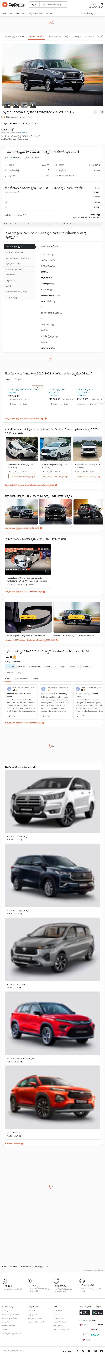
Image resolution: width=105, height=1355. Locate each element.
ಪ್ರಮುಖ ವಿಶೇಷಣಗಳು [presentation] (12, 157)
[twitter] (83, 1351)
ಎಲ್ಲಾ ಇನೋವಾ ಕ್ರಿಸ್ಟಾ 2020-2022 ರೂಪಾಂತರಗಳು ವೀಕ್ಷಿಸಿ (24, 418)
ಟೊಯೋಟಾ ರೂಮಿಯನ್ (16, 984)
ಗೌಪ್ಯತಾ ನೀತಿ (6, 1322)
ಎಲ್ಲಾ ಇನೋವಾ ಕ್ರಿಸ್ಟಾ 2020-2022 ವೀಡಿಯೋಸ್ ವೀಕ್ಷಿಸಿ (23, 592)
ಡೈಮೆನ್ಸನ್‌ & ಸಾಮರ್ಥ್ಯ (13, 263)
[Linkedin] (101, 1351)
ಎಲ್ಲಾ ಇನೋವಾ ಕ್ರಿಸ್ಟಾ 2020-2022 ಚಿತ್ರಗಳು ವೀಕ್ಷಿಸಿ (22, 528)
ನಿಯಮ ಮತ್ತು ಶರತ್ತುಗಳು (9, 1318)
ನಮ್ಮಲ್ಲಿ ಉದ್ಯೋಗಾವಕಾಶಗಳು (10, 1314)
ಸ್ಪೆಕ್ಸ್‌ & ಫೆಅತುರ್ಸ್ (55, 36)
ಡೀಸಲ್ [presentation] (7, 379)
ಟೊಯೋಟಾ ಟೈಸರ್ (14, 1132)
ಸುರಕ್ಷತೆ (8, 286)
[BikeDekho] (83, 1325)
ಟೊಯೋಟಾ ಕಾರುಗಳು (12, 1143)
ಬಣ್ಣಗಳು (78, 36)
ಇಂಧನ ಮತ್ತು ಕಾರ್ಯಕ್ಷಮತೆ (14, 252)
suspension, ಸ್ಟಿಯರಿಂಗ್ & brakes (17, 258)
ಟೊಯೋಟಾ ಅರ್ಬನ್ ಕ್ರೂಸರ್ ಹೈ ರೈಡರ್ (21, 1058)
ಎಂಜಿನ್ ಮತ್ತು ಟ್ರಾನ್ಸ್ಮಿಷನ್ (14, 247)
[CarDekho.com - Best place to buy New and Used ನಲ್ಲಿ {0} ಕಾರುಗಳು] (13, 4)
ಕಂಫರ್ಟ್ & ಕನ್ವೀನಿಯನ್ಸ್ (14, 269)
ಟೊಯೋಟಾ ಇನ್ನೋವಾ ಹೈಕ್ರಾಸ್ (18, 910)
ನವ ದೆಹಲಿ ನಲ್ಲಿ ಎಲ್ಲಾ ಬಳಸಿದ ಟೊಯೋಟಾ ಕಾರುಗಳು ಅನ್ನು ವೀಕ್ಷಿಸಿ (32, 485)
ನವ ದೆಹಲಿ (22, 133)
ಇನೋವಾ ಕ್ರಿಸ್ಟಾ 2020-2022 (14, 36)
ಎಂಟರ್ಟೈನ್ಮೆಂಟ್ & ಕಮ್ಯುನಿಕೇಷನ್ (16, 292)
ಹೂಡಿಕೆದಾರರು (6, 1329)
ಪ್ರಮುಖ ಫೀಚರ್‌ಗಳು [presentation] (32, 157)
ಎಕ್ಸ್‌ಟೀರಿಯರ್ (10, 280)
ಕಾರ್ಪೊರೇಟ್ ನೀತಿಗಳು (8, 1326)
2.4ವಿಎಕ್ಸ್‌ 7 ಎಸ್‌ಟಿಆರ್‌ (36, 36)
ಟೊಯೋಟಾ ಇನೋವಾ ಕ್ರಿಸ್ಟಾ (17, 836)
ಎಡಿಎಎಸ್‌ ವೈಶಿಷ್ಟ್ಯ (12, 297)
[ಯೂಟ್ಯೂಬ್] (89, 1351)
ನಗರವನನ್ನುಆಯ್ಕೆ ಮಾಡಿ (92, 13)
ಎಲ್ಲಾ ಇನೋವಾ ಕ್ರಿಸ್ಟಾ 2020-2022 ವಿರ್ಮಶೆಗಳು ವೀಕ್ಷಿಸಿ (23, 723)
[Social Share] (102, 112)
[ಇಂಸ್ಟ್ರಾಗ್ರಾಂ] (95, 1351)
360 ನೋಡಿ (89, 36)
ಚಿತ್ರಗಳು (68, 36)
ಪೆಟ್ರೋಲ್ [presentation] (18, 379)
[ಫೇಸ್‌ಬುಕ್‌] (77, 1351)
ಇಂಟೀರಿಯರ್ (10, 275)
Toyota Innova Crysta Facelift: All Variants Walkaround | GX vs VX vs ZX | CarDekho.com (27, 579)
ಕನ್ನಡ (92, 4)
